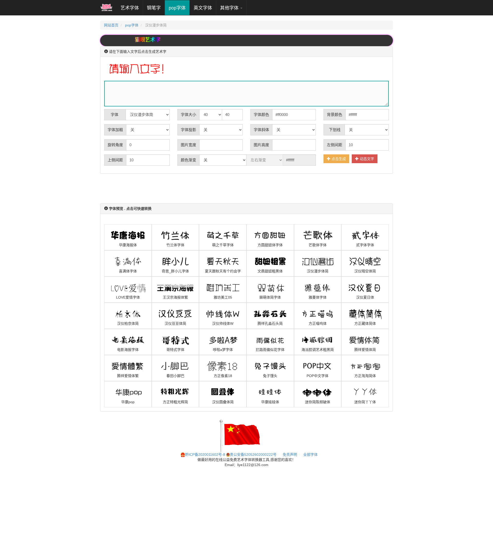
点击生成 (338, 159)
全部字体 (310, 454)
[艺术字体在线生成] (106, 7)
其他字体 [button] (230, 8)
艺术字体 (131, 8)
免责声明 (290, 454)
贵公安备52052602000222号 (253, 454)
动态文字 (366, 159)
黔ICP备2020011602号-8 (205, 454)
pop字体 (177, 8)
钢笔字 (154, 8)
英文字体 (203, 8)
